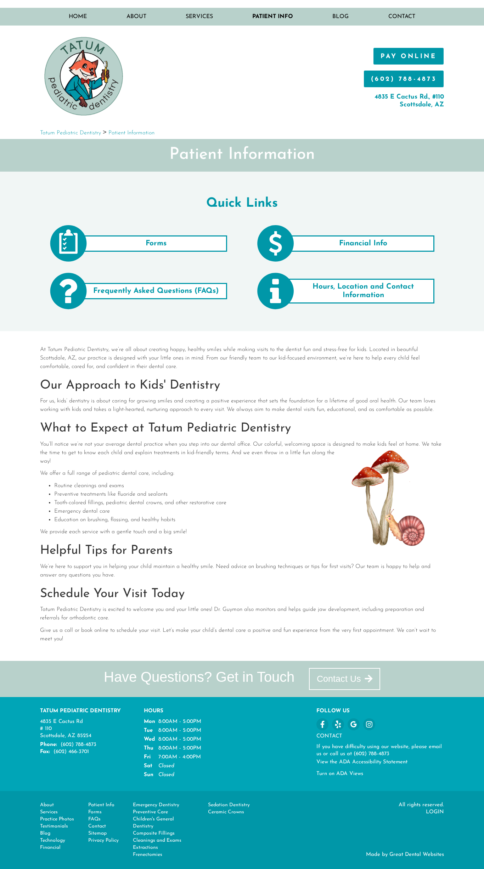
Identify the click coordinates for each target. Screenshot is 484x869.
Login (435, 812)
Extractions (145, 847)
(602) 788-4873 (404, 79)
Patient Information (131, 133)
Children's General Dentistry (153, 823)
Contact (401, 17)
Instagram (369, 724)
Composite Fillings (154, 833)
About (47, 805)
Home (78, 17)
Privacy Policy (103, 840)
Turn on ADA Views (339, 773)
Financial (50, 847)
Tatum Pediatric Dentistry (70, 133)
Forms (95, 812)
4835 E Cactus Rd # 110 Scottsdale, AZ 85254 (65, 729)
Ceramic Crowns (226, 812)
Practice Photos (57, 819)
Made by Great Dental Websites (405, 854)
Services (199, 17)
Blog (340, 17)
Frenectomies (147, 854)
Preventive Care (150, 812)
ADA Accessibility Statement (373, 762)
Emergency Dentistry (156, 805)
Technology (52, 840)
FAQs (94, 819)
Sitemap (97, 833)
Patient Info (101, 805)
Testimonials (54, 826)
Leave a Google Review (354, 724)
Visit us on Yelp (338, 724)
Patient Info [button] (272, 17)
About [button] (136, 17)
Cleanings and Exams (157, 840)
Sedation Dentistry (229, 805)
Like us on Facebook (322, 724)
